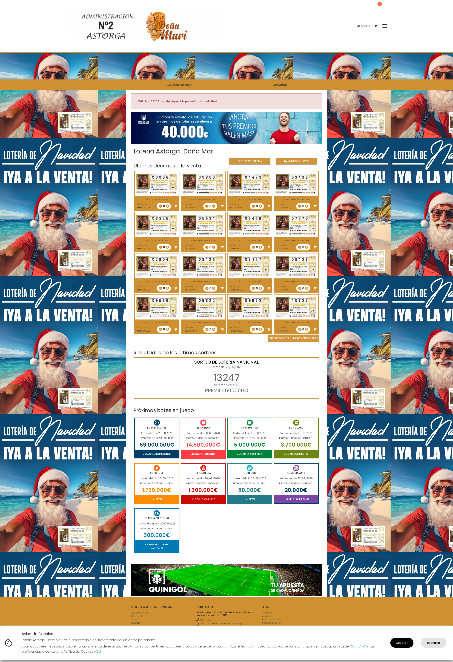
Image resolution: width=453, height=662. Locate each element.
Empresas (136, 622)
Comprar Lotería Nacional (157, 546)
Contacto (136, 619)
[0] (378, 26)
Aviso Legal (268, 616)
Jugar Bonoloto (296, 454)
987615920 (205, 620)
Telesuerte (267, 612)
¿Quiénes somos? (140, 612)
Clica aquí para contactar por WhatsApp (220, 623)
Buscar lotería (251, 161)
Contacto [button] (280, 84)
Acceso (365, 26)
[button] (145, 132)
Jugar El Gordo (203, 454)
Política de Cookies (271, 622)
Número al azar (298, 161)
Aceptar (402, 643)
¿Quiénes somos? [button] (179, 84)
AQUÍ (97, 651)
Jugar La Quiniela (203, 499)
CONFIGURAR (359, 646)
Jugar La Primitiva (249, 454)
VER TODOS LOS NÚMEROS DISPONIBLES (293, 338)
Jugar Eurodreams (296, 499)
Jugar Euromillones (157, 454)
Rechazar (433, 643)
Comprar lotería (139, 616)
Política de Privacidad (273, 619)
